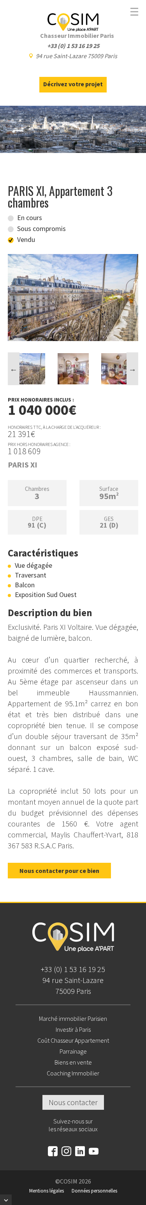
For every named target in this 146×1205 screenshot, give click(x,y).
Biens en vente (73, 1062)
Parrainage (73, 1051)
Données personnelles (94, 1190)
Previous (13, 368)
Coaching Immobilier (73, 1073)
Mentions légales (46, 1190)
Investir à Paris (73, 1029)
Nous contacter (73, 1102)
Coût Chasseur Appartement (73, 1040)
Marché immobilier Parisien (73, 1018)
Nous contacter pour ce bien (59, 870)
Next (132, 368)
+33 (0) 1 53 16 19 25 (73, 969)
